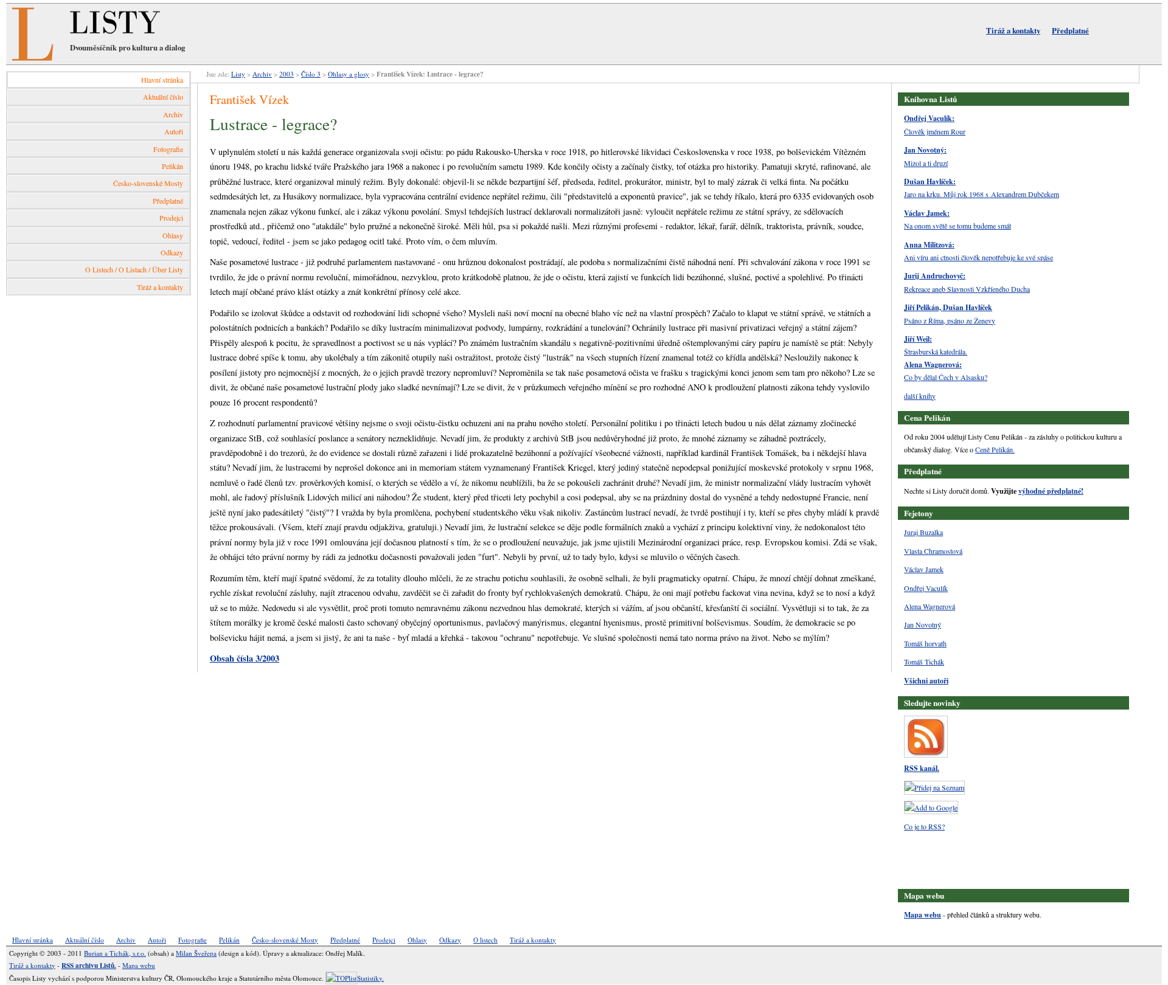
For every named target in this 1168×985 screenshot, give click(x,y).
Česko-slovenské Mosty (148, 183)
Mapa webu (922, 915)
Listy (238, 73)
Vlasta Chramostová (933, 551)
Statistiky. (370, 978)
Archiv (173, 114)
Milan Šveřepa (196, 953)
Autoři (173, 131)
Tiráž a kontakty (1013, 30)
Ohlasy (172, 235)
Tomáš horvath (925, 643)
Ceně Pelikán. (995, 449)
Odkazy (172, 252)
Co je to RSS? (924, 826)
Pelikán (172, 166)
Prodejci (171, 218)
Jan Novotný (922, 624)
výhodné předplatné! (1050, 491)
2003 (286, 73)
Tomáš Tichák (924, 661)
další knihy (920, 396)
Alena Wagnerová (929, 606)
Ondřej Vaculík (926, 588)
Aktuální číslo (163, 97)
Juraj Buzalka (923, 532)
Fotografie (168, 149)
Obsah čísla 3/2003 (244, 658)
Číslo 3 (311, 73)
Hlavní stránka (162, 80)
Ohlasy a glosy (348, 73)
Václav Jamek (924, 569)
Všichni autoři (926, 681)
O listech (485, 939)
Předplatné (1070, 30)
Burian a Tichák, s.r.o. (115, 953)
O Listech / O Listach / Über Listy (134, 269)
